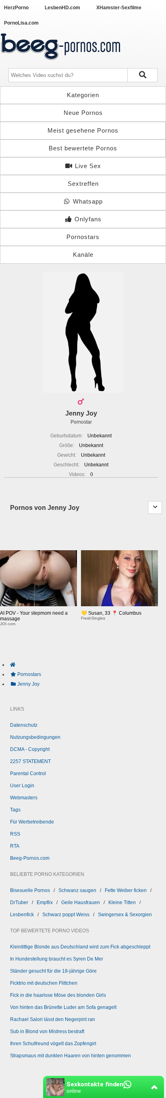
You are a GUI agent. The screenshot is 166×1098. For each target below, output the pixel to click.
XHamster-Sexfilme (118, 7)
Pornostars (83, 236)
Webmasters (23, 798)
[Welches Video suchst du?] (143, 75)
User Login (22, 785)
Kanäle (83, 254)
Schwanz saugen (77, 890)
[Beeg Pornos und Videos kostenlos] (60, 61)
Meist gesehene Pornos (83, 130)
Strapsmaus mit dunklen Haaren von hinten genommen (70, 1055)
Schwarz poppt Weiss (65, 914)
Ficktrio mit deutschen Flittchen (43, 983)
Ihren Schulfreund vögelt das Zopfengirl (53, 1043)
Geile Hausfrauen (80, 902)
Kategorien (83, 95)
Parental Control (28, 773)
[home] (87, 665)
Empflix (45, 902)
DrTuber (19, 902)
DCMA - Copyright (30, 749)
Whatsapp (87, 201)
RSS (15, 834)
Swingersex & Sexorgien (125, 914)
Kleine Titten (122, 902)
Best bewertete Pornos (83, 148)
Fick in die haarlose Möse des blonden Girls (58, 995)
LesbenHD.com (62, 7)
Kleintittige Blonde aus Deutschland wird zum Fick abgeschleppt (80, 947)
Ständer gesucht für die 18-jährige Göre (53, 971)
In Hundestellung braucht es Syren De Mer (56, 959)
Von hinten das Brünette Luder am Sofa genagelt (63, 1007)
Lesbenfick (22, 914)
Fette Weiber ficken (126, 890)
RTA (14, 846)
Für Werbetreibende (32, 822)
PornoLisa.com (21, 23)
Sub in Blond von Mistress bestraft (47, 1031)
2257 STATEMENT (30, 761)
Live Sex (87, 165)
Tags (15, 810)
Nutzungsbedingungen (35, 737)
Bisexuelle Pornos (30, 890)
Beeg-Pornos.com (30, 858)
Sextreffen (83, 183)
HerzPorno (16, 7)
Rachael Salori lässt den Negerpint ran (52, 1019)
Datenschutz (23, 725)
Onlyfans (87, 219)
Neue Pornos (83, 112)
